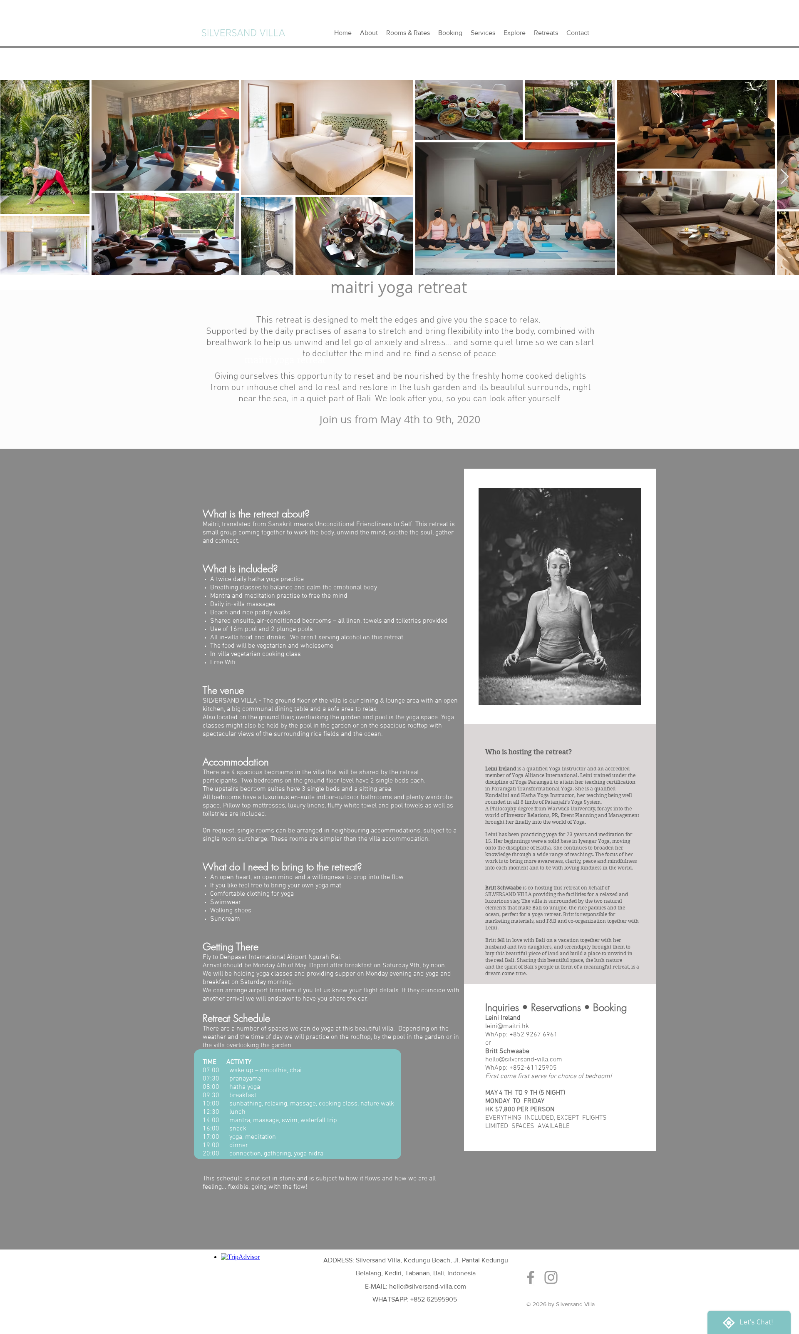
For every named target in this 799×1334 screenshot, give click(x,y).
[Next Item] (784, 177)
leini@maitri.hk (507, 1026)
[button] (546, 33)
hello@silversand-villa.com (523, 1060)
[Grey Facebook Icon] (530, 1277)
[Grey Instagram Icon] (551, 1277)
